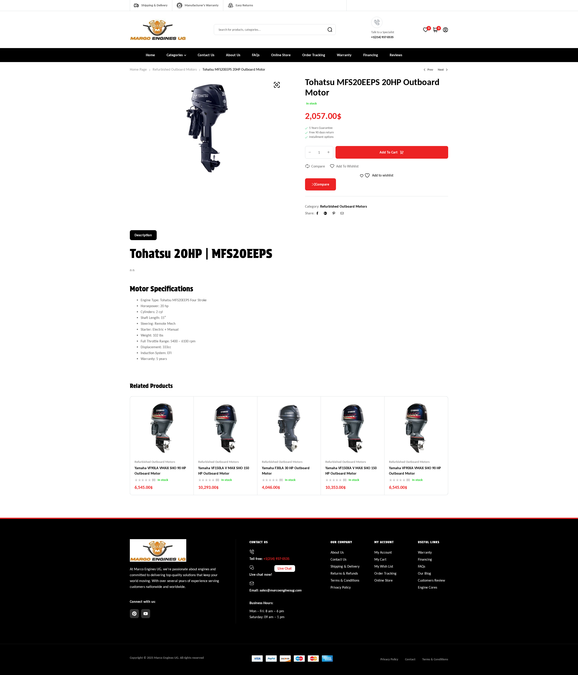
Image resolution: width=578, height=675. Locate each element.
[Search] (330, 29)
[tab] (143, 235)
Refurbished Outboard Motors (175, 69)
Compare (318, 166)
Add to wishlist (347, 166)
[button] (276, 84)
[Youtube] (145, 613)
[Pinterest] (134, 613)
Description (143, 235)
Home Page (138, 69)
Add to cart (389, 152)
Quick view (170, 446)
